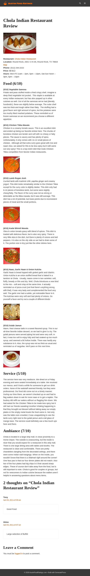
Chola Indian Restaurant (25, 59)
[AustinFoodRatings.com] (18, 3)
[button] (80, 3)
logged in (19, 553)
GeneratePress (60, 572)
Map (5, 65)
